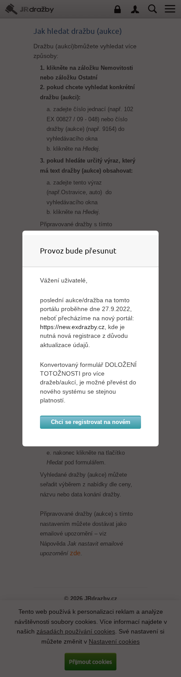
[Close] (156, 233)
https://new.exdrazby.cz (72, 326)
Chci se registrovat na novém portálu (90, 424)
